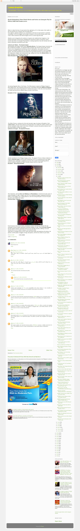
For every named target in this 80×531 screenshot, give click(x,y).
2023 (57, 433)
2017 (57, 443)
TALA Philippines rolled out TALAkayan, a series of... (62, 283)
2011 (57, 454)
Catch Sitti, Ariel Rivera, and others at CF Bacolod (23, 415)
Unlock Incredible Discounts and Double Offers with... (63, 243)
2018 (57, 441)
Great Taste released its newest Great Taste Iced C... (63, 260)
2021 (57, 436)
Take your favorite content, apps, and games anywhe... (64, 377)
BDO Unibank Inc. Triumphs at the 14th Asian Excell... (64, 331)
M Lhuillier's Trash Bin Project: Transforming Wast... (63, 289)
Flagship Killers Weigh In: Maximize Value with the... (64, 218)
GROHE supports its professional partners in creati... (63, 241)
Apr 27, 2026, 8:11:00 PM (18, 323)
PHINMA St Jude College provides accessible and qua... (64, 397)
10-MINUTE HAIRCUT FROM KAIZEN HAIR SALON (23, 409)
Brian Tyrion (13, 250)
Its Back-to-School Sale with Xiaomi (64, 369)
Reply (12, 246)
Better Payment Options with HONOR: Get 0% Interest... (63, 308)
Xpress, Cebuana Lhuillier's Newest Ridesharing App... (64, 184)
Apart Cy (13, 242)
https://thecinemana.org (17, 251)
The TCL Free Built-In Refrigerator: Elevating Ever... (64, 215)
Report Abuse (58, 521)
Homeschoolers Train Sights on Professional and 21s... (63, 246)
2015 (57, 447)
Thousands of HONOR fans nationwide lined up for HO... (63, 209)
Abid (12, 268)
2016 (57, 445)
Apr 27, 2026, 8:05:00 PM (21, 277)
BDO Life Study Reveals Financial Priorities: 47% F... (64, 408)
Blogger (42, 526)
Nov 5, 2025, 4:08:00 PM (21, 250)
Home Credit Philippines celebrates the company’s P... (64, 235)
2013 (57, 450)
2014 (57, 448)
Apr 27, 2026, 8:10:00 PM (18, 313)
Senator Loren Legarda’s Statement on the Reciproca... (64, 320)
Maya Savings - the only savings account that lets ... (63, 353)
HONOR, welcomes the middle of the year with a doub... (64, 394)
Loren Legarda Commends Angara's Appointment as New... (64, 411)
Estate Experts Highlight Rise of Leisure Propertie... (63, 266)
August (58, 174)
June (58, 422)
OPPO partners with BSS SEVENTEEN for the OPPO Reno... (64, 388)
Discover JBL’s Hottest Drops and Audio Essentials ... (63, 328)
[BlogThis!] (20, 235)
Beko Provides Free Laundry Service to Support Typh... (64, 190)
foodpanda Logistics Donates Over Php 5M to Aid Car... (64, 178)
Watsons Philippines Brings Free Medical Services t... (63, 238)
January (59, 430)
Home (30, 350)
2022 (57, 434)
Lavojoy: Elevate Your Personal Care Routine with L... (64, 274)
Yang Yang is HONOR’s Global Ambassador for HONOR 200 (63, 380)
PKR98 (34, 296)
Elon (12, 260)
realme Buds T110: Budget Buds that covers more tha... (64, 367)
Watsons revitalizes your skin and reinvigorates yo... (63, 325)
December (59, 167)
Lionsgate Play (14, 236)
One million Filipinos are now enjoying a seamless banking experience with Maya (66, 483)
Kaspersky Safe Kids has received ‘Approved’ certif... (64, 374)
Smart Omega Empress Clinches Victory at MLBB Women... (63, 181)
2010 (57, 455)
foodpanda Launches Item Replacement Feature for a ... (63, 291)
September (59, 172)
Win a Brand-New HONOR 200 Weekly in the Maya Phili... (63, 306)
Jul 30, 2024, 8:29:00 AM (20, 242)
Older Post (49, 350)
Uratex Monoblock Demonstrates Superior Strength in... (63, 300)
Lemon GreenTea (15, 7)
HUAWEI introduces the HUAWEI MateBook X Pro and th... (63, 294)
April (58, 425)
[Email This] (19, 235)
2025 (57, 164)
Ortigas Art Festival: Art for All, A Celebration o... (63, 263)
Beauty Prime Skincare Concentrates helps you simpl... (64, 249)
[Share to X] (21, 235)
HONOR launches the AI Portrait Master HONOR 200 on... (63, 400)
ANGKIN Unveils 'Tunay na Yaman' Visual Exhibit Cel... (64, 187)
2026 (57, 162)
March (58, 427)
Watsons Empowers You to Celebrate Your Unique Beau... (64, 280)
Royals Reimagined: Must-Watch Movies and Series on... (63, 204)
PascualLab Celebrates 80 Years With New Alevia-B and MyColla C (24, 356)
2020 (57, 438)
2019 (57, 440)
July (58, 176)
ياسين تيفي (33, 261)
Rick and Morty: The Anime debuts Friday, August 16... (64, 207)
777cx (24, 287)
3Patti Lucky (36, 305)
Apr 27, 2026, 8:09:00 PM (18, 303)
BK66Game (35, 324)
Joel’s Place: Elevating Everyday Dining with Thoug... (63, 323)
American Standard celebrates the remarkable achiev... (64, 221)
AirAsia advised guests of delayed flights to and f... (64, 224)
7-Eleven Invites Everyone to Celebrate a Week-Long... (63, 383)
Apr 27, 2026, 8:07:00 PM (18, 286)
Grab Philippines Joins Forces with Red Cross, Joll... (64, 201)
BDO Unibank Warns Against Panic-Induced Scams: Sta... (64, 385)
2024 (57, 165)
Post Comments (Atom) (17, 353)
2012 (57, 452)
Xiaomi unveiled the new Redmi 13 (64, 344)
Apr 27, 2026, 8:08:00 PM (18, 294)
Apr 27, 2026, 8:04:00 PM (18, 268)
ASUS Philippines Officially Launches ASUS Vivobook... (64, 334)
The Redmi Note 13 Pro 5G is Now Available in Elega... (64, 297)
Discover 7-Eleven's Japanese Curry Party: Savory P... (64, 255)
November (59, 169)
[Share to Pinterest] (24, 235)
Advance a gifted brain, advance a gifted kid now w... (64, 317)
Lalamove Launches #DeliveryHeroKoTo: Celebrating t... (64, 391)
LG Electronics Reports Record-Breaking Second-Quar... (63, 212)
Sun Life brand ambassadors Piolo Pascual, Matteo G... (64, 350)
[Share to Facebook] (23, 235)
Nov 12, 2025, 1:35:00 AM (18, 260)
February (59, 429)
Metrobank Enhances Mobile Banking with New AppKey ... (64, 195)
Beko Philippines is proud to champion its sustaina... (62, 269)
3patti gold (21, 315)
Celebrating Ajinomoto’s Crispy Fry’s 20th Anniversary (64, 371)
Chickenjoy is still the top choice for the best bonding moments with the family (65, 501)
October (59, 171)
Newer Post (11, 350)
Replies (13, 274)
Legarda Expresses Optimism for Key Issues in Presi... (64, 232)
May (58, 423)
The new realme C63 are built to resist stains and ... (63, 342)
